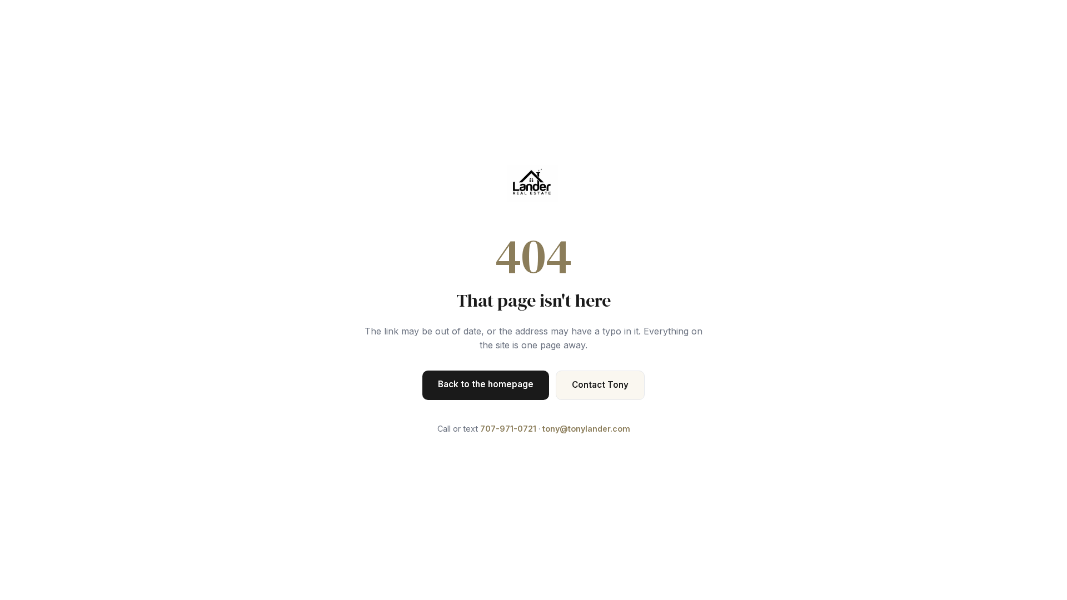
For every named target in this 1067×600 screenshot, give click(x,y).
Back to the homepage (486, 384)
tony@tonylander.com (586, 428)
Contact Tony (600, 384)
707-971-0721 (508, 428)
